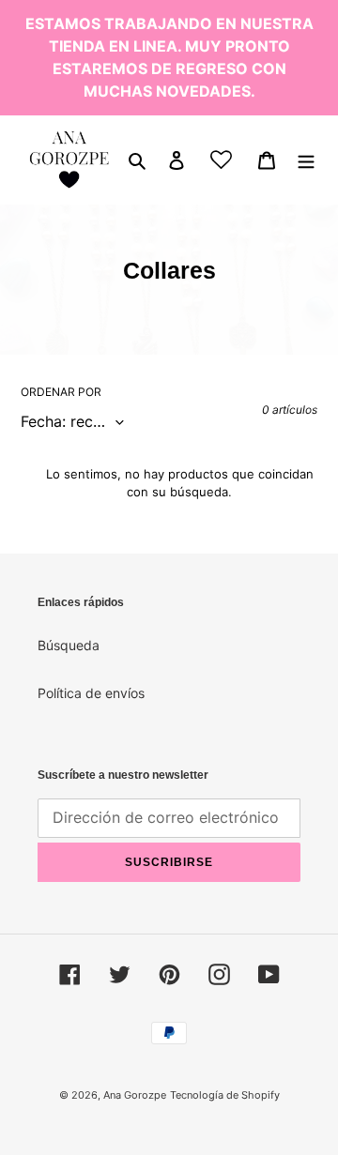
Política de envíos (91, 693)
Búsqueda (69, 645)
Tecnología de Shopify (225, 1095)
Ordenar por (61, 392)
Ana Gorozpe (134, 1095)
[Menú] (306, 159)
